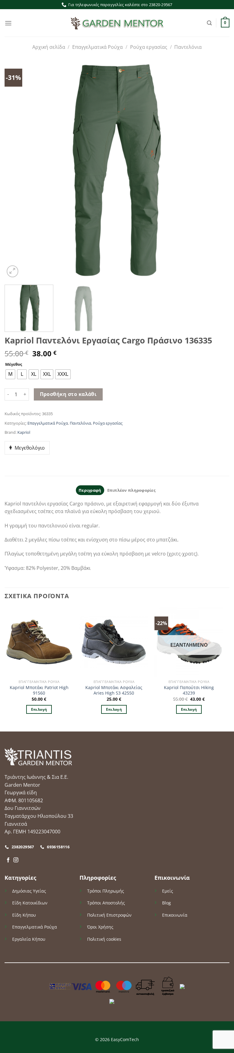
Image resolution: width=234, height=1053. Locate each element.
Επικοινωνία (174, 915)
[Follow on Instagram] (15, 860)
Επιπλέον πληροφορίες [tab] (131, 490)
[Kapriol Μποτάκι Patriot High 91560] (39, 641)
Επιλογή (39, 709)
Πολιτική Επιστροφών (109, 915)
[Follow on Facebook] (8, 860)
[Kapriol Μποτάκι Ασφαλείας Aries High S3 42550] (114, 641)
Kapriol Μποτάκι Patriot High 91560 (39, 690)
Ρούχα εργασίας (148, 47)
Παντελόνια (188, 47)
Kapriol (23, 432)
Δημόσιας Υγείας (29, 891)
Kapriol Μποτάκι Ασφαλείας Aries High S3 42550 (113, 690)
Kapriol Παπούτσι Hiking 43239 (189, 690)
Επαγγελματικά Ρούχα (97, 47)
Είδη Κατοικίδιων (30, 903)
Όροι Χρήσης (100, 927)
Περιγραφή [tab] (90, 490)
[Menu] (8, 23)
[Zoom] (13, 271)
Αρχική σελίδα (48, 47)
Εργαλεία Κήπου (28, 939)
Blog (166, 903)
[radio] (10, 374)
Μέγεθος (13, 364)
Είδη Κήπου (24, 915)
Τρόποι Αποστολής (106, 903)
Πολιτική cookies (104, 939)
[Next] (211, 169)
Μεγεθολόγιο (30, 447)
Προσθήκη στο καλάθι (68, 394)
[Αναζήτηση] (209, 23)
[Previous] (16, 169)
